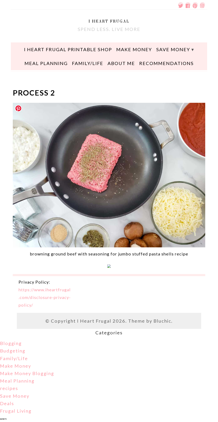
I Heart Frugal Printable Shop (68, 49)
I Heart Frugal (109, 21)
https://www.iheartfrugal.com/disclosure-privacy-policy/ (45, 297)
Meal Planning (46, 63)
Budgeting (12, 351)
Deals (7, 403)
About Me (121, 63)
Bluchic (162, 321)
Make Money (134, 49)
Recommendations (166, 63)
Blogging (11, 343)
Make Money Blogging (27, 373)
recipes (9, 388)
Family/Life (87, 63)
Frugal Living (16, 411)
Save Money (173, 49)
